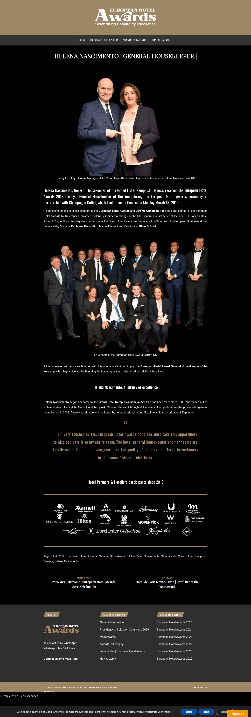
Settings (224, 711)
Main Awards (108, 636)
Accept (189, 711)
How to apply (108, 658)
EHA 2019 (58, 556)
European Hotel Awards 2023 (174, 636)
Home (82, 40)
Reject (206, 711)
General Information (112, 622)
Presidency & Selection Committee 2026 (124, 629)
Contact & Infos (161, 40)
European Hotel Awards (104, 40)
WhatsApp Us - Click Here (59, 648)
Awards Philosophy (111, 644)
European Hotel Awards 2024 (174, 629)
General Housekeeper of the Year (120, 556)
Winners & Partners (135, 40)
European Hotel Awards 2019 (174, 658)
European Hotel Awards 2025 (174, 622)
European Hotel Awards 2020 (174, 651)
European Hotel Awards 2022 (174, 644)
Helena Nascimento (66, 561)
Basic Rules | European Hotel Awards (122, 651)
